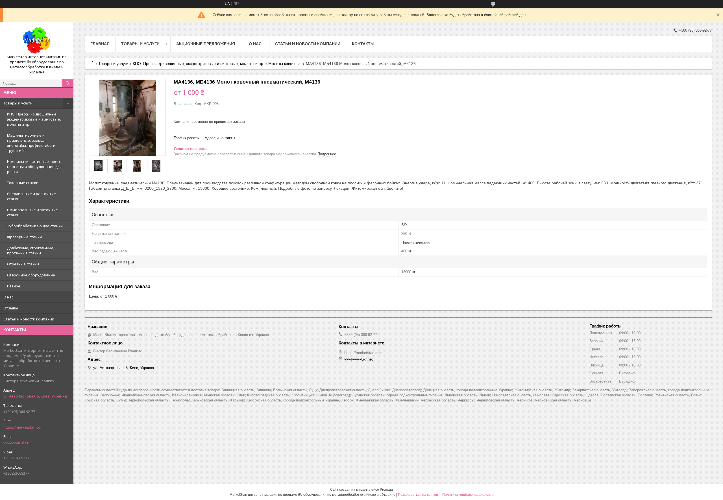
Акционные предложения (205, 44)
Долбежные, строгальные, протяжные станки (30, 250)
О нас (8, 297)
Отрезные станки (23, 264)
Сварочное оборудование (31, 275)
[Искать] (67, 83)
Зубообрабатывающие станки (35, 225)
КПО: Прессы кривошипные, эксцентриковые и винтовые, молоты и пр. (34, 119)
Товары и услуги (17, 103)
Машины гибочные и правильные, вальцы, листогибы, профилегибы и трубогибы (31, 143)
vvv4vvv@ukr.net (18, 442)
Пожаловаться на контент (419, 495)
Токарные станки (22, 182)
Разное (13, 286)
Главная (100, 44)
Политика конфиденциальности (468, 495)
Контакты (363, 44)
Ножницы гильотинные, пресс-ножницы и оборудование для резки (34, 166)
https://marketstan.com (23, 427)
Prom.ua (386, 490)
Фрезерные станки (24, 236)
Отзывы (10, 308)
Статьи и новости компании (28, 319)
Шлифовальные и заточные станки (32, 212)
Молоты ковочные (285, 63)
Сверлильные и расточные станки (31, 196)
